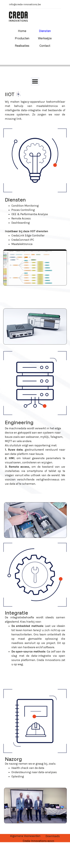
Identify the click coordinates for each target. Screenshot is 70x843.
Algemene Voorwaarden (25, 836)
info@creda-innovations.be (25, 4)
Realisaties (22, 46)
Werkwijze (45, 38)
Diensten (45, 31)
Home (22, 31)
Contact (44, 46)
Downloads (53, 836)
